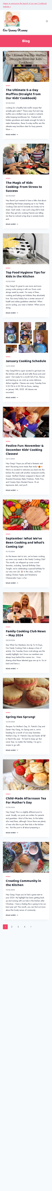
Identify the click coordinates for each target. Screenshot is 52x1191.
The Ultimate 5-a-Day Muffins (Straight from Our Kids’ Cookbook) (23, 94)
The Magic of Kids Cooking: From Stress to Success (24, 187)
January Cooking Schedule (26, 361)
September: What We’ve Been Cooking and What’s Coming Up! (25, 542)
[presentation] (26, 66)
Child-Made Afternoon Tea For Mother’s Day (26, 800)
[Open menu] (47, 21)
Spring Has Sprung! (20, 717)
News (8, 86)
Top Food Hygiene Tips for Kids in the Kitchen (25, 274)
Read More (12, 134)
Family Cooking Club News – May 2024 (26, 633)
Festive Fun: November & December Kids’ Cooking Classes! (25, 450)
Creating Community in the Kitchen (23, 883)
